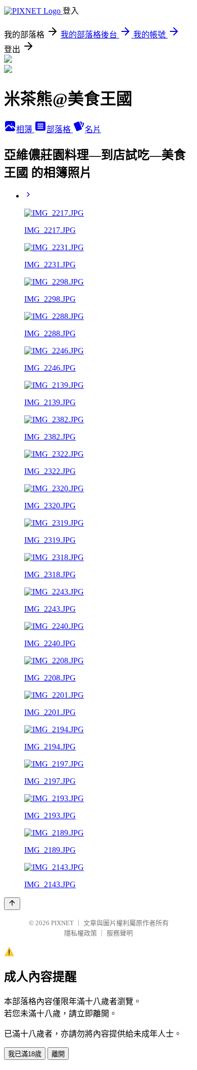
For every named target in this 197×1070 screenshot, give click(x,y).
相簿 (25, 129)
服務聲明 (120, 933)
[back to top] (12, 903)
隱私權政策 (80, 933)
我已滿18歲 (24, 1054)
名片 (93, 129)
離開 (58, 1054)
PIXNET (62, 923)
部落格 (59, 129)
